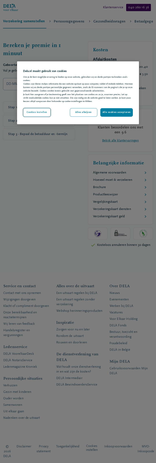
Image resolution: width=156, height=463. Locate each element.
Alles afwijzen (83, 112)
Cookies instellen (37, 112)
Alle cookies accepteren (117, 112)
